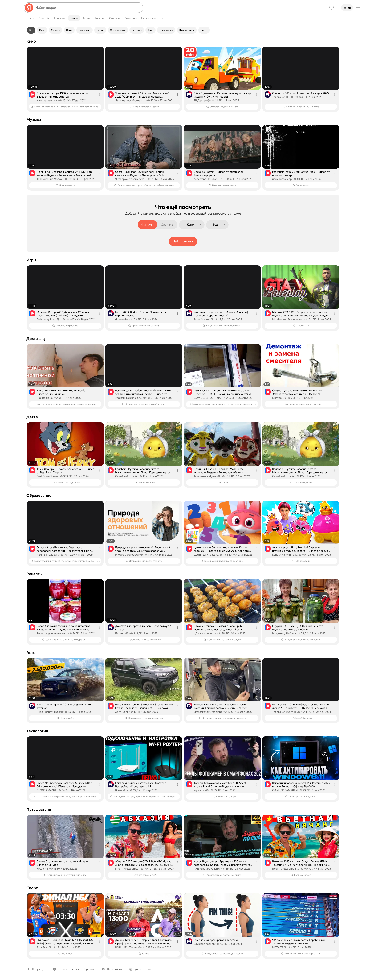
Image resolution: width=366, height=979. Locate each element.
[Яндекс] (29, 7)
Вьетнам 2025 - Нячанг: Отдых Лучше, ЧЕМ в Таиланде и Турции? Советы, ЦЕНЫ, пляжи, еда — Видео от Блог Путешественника (301, 863)
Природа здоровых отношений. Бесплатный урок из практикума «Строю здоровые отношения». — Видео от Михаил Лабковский (143, 549)
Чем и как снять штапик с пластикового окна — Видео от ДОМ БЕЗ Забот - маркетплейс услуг (223, 392)
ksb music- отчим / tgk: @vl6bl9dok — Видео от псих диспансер (301, 173)
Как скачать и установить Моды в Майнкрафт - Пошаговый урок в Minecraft (222, 314)
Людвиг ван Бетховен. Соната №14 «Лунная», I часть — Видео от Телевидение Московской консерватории (66, 173)
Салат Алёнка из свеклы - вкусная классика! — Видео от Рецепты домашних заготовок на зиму (65, 628)
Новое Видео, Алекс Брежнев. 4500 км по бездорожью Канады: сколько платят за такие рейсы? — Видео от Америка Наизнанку (222, 863)
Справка (88, 969)
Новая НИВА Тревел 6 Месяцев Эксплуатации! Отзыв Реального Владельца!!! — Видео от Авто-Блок (144, 706)
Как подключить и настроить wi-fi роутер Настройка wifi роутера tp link (140, 784)
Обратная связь (69, 969)
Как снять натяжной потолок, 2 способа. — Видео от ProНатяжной (63, 392)
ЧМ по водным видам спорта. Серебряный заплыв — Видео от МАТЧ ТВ (298, 942)
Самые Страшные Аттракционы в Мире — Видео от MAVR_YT (62, 863)
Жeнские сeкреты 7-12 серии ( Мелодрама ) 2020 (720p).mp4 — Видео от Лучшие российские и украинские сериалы (142, 95)
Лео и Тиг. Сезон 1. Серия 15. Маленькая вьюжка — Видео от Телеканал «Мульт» (218, 470)
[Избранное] (331, 7)
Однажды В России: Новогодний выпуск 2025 (300, 93)
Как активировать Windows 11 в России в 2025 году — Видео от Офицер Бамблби (301, 784)
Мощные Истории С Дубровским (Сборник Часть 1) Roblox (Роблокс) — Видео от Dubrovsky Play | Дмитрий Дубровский (63, 314)
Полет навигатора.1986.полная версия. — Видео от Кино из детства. (62, 95)
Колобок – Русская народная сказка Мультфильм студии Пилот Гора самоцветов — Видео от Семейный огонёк (144, 470)
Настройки (114, 969)
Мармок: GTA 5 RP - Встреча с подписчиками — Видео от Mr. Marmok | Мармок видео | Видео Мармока (301, 314)
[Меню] (358, 7)
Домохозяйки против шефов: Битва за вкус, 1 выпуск (143, 628)
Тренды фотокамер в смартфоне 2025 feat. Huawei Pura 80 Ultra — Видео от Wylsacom (220, 784)
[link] (65, 79)
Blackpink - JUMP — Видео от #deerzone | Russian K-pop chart (218, 173)
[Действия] (99, 94)
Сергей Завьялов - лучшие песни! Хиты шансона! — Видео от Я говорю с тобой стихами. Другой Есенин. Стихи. (139, 173)
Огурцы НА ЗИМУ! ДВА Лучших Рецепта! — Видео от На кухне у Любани (299, 628)
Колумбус (38, 969)
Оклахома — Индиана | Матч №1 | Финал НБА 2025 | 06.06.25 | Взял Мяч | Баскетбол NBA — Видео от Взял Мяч (65, 942)
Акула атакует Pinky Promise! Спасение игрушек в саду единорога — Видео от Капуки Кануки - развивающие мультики (300, 549)
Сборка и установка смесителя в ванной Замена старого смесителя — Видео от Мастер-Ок (297, 392)
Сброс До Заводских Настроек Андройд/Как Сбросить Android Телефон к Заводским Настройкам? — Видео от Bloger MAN (64, 784)
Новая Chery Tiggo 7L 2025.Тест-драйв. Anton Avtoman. (64, 706)
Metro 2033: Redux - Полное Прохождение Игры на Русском (141, 314)
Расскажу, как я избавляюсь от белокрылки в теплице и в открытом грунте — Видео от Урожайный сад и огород (143, 392)
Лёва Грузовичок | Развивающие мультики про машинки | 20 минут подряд (223, 95)
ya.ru (138, 969)
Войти (347, 7)
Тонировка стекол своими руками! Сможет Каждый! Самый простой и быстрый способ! (221, 706)
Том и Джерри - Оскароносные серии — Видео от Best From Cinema (65, 470)
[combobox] (87, 8)
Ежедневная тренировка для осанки (216, 940)
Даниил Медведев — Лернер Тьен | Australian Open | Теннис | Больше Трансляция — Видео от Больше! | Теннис (144, 942)
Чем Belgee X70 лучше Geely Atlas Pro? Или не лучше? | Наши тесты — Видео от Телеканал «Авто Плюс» (300, 706)
